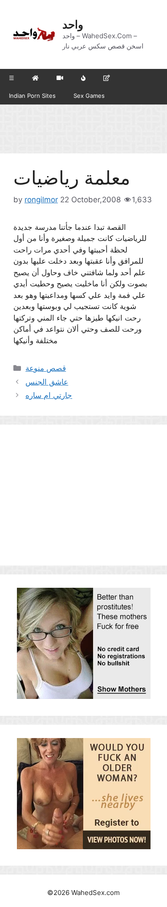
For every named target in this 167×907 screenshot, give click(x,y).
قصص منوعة (45, 368)
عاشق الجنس (46, 381)
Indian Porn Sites (32, 95)
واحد (72, 24)
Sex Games (89, 95)
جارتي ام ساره (48, 395)
